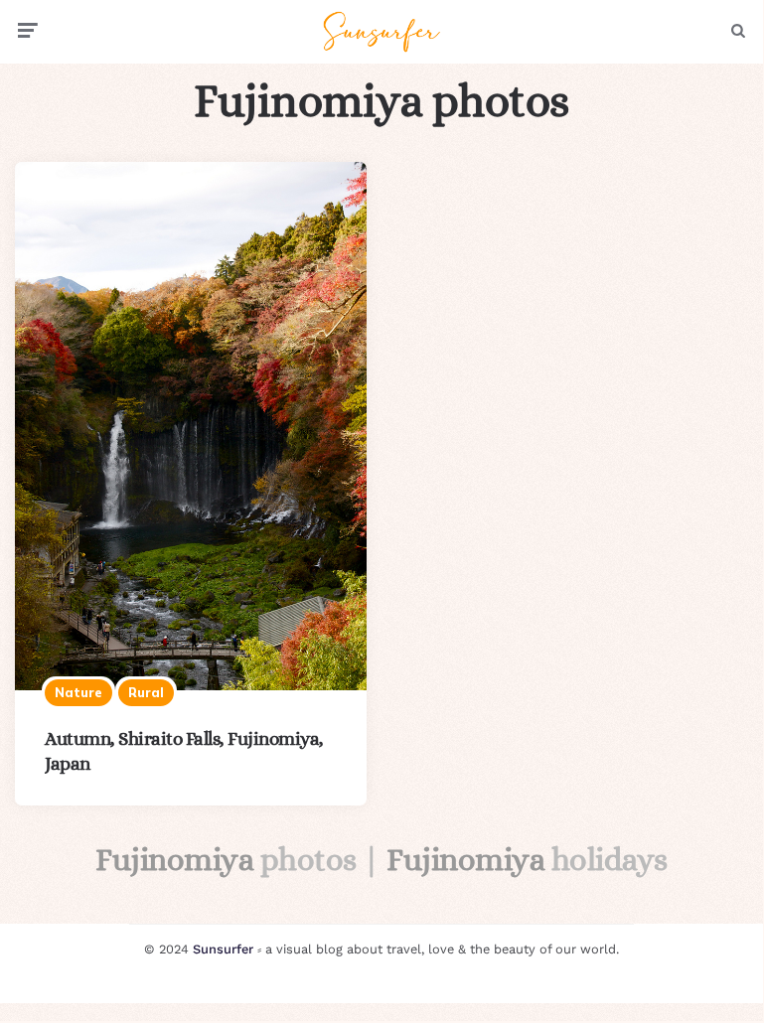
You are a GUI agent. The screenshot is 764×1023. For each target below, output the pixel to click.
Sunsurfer (223, 949)
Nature (78, 692)
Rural (146, 692)
